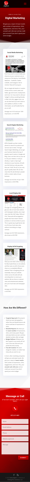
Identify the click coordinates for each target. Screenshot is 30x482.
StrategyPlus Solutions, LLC (15, 479)
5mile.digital (13, 477)
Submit (23, 457)
